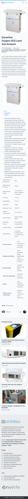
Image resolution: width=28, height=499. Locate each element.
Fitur (5, 111)
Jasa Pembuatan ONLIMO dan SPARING (14, 476)
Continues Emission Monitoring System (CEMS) (14, 50)
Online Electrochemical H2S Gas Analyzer (14, 363)
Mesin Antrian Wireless (10, 466)
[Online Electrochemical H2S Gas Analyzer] (14, 354)
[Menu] (25, 2)
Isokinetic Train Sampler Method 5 (13, 455)
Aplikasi (6, 115)
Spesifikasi (7, 113)
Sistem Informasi (8, 468)
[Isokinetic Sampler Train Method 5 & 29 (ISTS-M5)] (14, 397)
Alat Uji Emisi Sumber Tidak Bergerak (11, 49)
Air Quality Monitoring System (11, 457)
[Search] (23, 2)
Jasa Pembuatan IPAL (9, 478)
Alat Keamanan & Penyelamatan (12, 460)
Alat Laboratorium (8, 453)
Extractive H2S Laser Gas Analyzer (12, 384)
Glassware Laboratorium (10, 462)
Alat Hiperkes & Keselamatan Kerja (13, 464)
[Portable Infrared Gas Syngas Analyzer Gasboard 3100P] (14, 331)
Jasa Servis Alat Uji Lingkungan (12, 479)
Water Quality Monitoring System (12, 459)
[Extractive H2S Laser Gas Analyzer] (14, 375)
